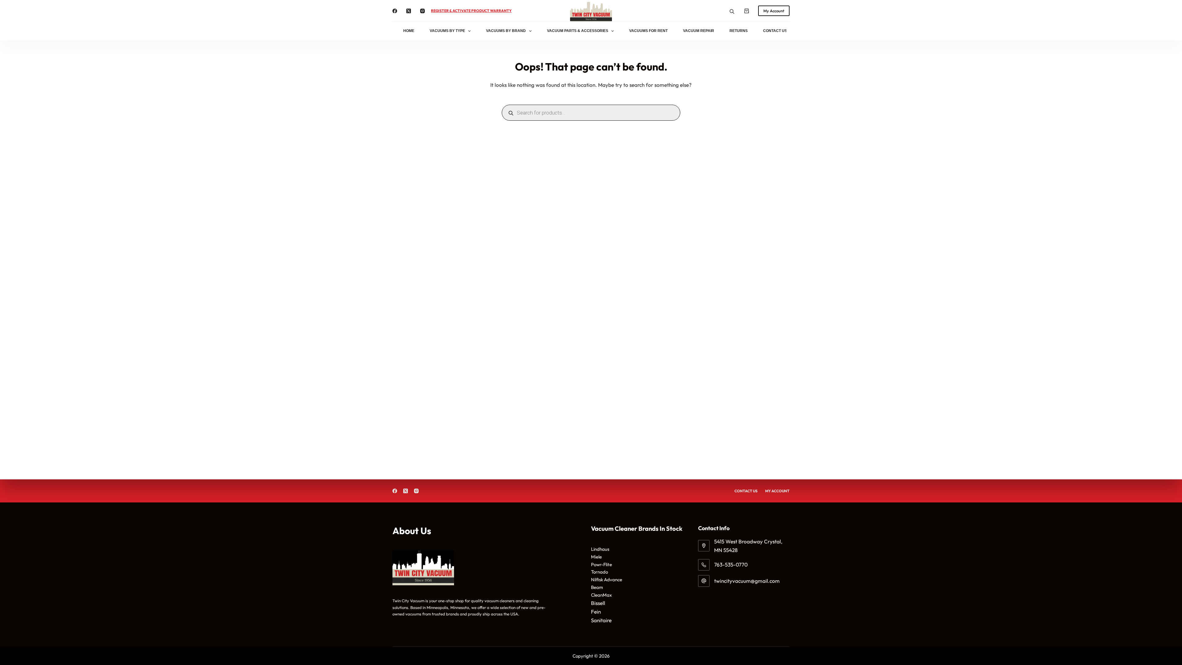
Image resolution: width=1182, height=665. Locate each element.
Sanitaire (601, 620)
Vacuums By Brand (506, 31)
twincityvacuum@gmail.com (747, 581)
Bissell (598, 603)
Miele (596, 557)
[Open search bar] (732, 11)
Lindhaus (600, 549)
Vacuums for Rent (648, 31)
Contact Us (775, 31)
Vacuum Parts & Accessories (577, 31)
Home (408, 31)
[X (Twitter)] (408, 11)
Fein (596, 611)
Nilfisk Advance (606, 579)
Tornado (599, 572)
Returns (739, 31)
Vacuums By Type (447, 31)
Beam (597, 587)
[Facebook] (394, 11)
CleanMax (601, 595)
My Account (773, 10)
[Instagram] (422, 11)
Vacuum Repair (698, 31)
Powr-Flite (601, 564)
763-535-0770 (731, 564)
